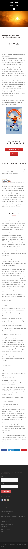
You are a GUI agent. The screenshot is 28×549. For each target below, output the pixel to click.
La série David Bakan (5, 521)
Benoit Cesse (4, 526)
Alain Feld (14, 2)
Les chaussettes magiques (7, 524)
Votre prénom (4, 476)
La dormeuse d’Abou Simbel (7, 511)
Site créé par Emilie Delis (15, 544)
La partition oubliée (5, 514)
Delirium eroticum (5, 531)
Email (2, 483)
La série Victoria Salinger (6, 519)
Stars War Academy (5, 529)
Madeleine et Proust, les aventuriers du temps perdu (13, 516)
